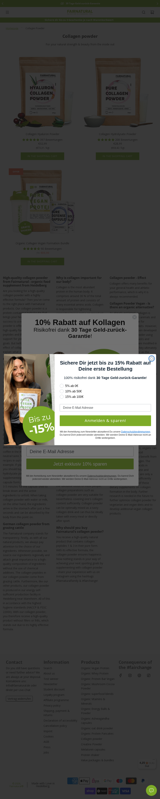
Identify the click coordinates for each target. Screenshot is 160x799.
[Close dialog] (152, 358)
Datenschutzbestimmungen (135, 431)
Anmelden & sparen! (105, 420)
